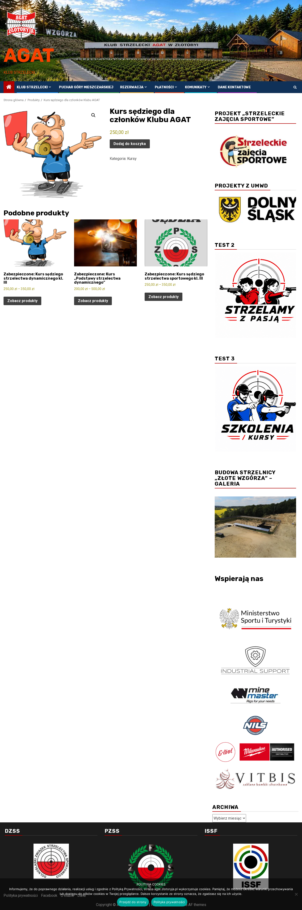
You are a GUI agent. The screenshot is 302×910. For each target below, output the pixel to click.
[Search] (295, 87)
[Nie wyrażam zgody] (296, 894)
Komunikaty (195, 87)
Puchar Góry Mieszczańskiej (86, 87)
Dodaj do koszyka (129, 143)
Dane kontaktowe (234, 87)
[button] (93, 115)
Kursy (132, 158)
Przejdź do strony (132, 902)
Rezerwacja (131, 87)
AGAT (29, 55)
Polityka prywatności (169, 902)
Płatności (164, 87)
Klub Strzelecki (32, 87)
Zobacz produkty (22, 301)
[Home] (9, 87)
